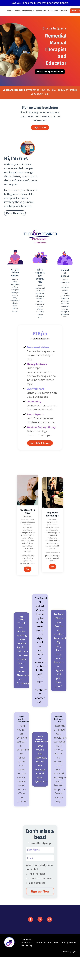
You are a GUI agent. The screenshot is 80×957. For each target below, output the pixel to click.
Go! (27, 569)
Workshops (53, 10)
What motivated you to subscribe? (39, 867)
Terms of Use (26, 942)
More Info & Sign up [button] (40, 443)
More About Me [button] (15, 213)
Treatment (41, 10)
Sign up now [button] (40, 127)
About (17, 10)
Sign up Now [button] (40, 891)
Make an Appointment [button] (50, 71)
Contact (63, 10)
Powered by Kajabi (69, 952)
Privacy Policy (26, 939)
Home (10, 10)
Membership (28, 10)
